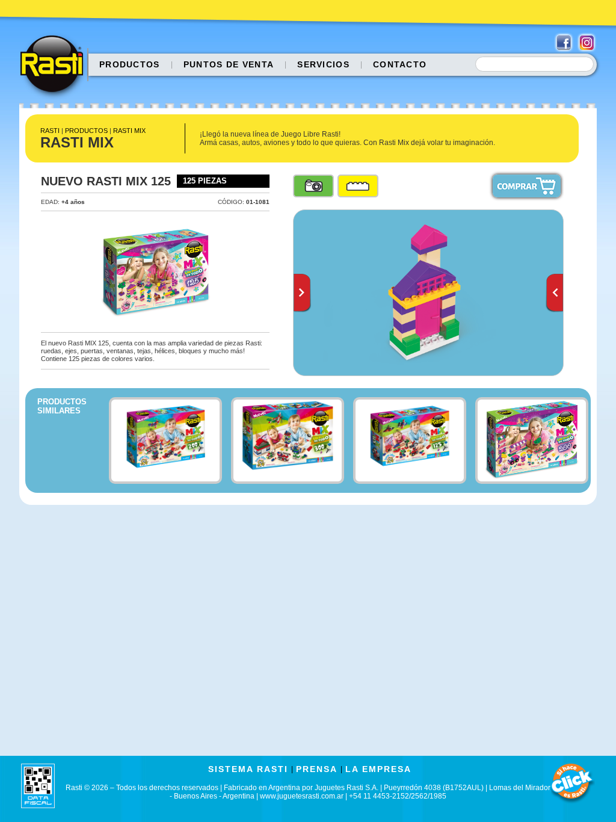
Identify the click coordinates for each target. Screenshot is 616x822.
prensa (316, 769)
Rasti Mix (129, 130)
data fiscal (38, 785)
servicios (323, 64)
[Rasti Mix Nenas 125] (428, 292)
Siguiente (554, 293)
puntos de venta (228, 64)
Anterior (302, 293)
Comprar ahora (527, 186)
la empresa (378, 769)
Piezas (357, 186)
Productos (129, 64)
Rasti (55, 67)
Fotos (313, 186)
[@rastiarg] (586, 42)
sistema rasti (248, 769)
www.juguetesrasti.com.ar (301, 796)
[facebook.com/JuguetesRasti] (563, 42)
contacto (400, 64)
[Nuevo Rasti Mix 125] (155, 272)
